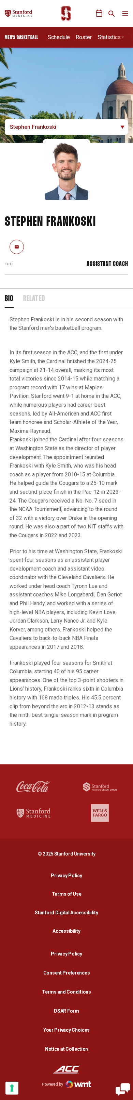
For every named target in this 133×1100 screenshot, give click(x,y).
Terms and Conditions (66, 992)
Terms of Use (67, 894)
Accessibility (68, 931)
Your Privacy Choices (66, 1030)
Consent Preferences (66, 973)
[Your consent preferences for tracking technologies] (11, 1088)
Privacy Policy (68, 875)
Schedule (59, 37)
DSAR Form (66, 1011)
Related (34, 299)
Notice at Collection (66, 1049)
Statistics (109, 37)
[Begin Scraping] (123, 1090)
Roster (84, 37)
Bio (9, 299)
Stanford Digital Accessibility (68, 912)
